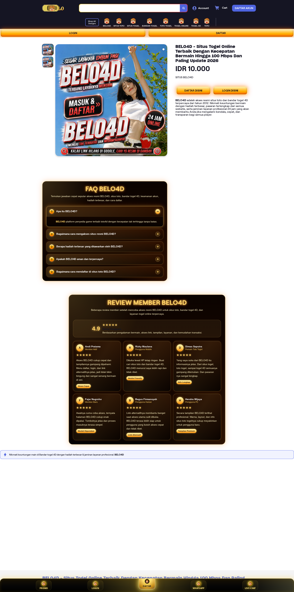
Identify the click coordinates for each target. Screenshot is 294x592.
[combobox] (129, 8)
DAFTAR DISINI (193, 90)
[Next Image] (164, 100)
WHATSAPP (198, 588)
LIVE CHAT (250, 588)
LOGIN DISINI (230, 90)
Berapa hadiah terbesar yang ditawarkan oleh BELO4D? (89, 246)
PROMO (44, 588)
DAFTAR (221, 33)
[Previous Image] (58, 100)
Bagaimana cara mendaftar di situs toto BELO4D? (86, 271)
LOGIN (73, 33)
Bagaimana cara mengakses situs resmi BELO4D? (86, 233)
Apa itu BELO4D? (66, 211)
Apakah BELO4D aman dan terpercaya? (79, 259)
